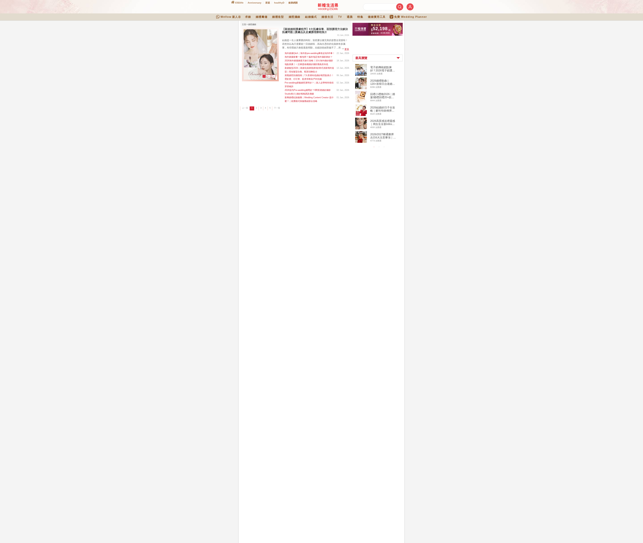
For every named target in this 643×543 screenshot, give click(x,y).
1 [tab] (374, 147)
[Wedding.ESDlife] (328, 10)
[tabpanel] (380, 103)
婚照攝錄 (294, 16)
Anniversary (254, 2)
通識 (350, 16)
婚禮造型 (278, 16)
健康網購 (293, 2)
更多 (346, 49)
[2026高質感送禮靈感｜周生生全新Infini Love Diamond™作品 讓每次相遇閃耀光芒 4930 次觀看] (361, 129)
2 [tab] (379, 147)
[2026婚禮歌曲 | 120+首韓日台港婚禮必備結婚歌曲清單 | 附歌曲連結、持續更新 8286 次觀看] (361, 88)
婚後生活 (327, 16)
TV (340, 16)
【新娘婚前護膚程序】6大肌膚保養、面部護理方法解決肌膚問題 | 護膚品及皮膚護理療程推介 (315, 31)
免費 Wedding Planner (410, 16)
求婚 (248, 16)
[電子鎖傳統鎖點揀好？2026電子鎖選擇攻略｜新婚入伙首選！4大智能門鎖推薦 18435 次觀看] (361, 75)
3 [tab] (384, 147)
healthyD (279, 2)
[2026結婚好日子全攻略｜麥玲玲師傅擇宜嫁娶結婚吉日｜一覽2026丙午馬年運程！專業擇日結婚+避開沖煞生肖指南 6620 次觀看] (361, 115)
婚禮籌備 (261, 16)
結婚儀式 (311, 16)
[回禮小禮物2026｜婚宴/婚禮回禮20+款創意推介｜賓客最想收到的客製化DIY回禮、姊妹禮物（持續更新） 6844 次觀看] (361, 102)
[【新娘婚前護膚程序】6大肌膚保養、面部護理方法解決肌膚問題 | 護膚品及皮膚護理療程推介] (260, 79)
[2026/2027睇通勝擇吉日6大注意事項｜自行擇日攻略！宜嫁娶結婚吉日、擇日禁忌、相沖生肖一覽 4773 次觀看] (361, 142)
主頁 (244, 24)
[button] (378, 58)
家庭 (267, 2)
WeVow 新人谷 (231, 16)
